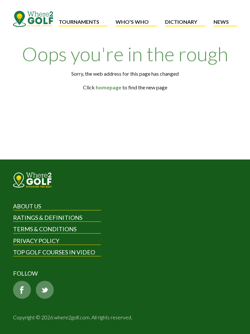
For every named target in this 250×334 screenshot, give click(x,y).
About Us (27, 206)
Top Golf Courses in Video (54, 252)
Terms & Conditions (44, 229)
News (221, 22)
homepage (108, 87)
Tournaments (79, 22)
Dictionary (181, 22)
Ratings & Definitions (47, 217)
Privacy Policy (36, 240)
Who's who (132, 22)
